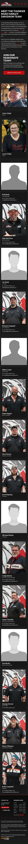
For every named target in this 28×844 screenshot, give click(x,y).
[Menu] (25, 3)
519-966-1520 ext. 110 (9, 707)
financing (20, 30)
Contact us (18, 43)
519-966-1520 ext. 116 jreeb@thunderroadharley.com (9, 286)
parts (8, 32)
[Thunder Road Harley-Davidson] (6, 4)
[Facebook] (20, 815)
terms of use (7, 831)
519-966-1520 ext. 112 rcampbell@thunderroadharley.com (10, 330)
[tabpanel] (20, 807)
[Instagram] (23, 815)
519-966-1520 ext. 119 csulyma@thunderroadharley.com (10, 580)
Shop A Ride (9, 836)
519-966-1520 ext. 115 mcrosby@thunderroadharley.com (10, 374)
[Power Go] (13, 839)
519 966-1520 (6, 810)
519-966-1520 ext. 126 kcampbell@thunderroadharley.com (10, 791)
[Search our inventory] (15, 4)
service (2, 32)
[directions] (22, 4)
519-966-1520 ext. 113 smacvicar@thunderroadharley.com (10, 242)
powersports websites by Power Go (19, 834)
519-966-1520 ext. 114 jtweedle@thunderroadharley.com (10, 624)
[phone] (18, 4)
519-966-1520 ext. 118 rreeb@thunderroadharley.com (9, 199)
